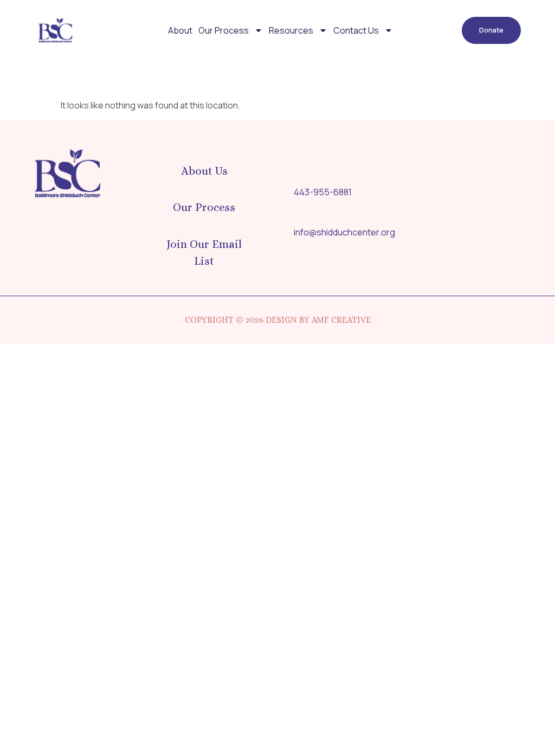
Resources (291, 30)
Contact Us (356, 30)
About (180, 30)
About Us (204, 170)
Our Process (223, 30)
